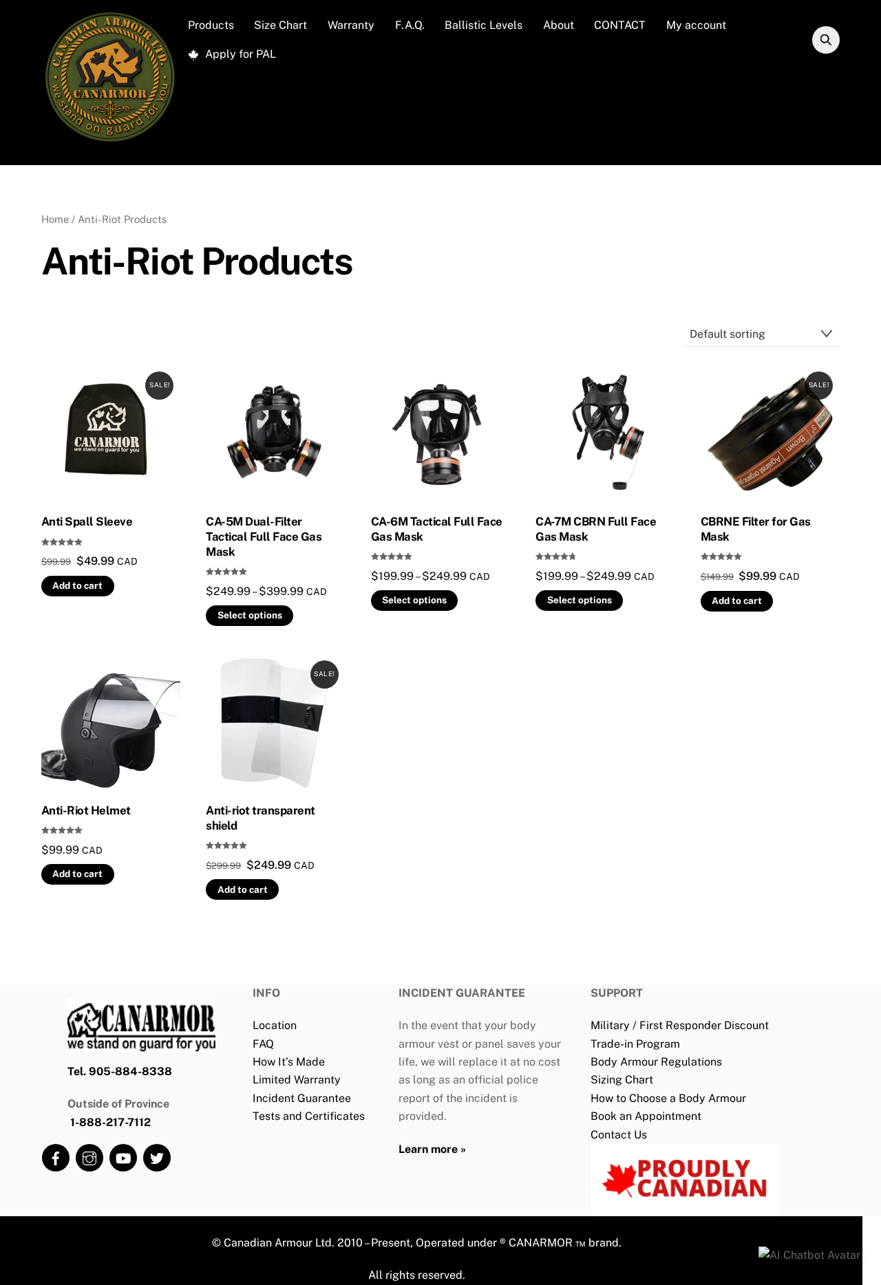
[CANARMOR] (110, 142)
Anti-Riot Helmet (86, 810)
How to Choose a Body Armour (668, 1098)
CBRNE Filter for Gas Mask (756, 529)
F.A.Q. (410, 25)
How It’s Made (289, 1061)
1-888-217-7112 (110, 1122)
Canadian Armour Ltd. (279, 1242)
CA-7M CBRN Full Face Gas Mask (595, 529)
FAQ (263, 1043)
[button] (809, 1255)
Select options (249, 614)
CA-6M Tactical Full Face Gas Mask (436, 529)
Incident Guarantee (302, 1098)
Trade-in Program (635, 1043)
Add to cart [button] (77, 585)
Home (55, 219)
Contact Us (619, 1134)
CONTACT (620, 25)
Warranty (351, 25)
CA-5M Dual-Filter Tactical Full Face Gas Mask (263, 537)
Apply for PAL (239, 54)
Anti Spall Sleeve (86, 521)
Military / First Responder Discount (680, 1025)
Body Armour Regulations (656, 1061)
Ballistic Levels (483, 25)
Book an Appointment (646, 1116)
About (558, 25)
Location (275, 1025)
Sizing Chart (622, 1079)
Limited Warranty (297, 1079)
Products (211, 25)
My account (696, 25)
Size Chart (280, 25)
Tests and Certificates (309, 1116)
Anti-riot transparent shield (260, 817)
